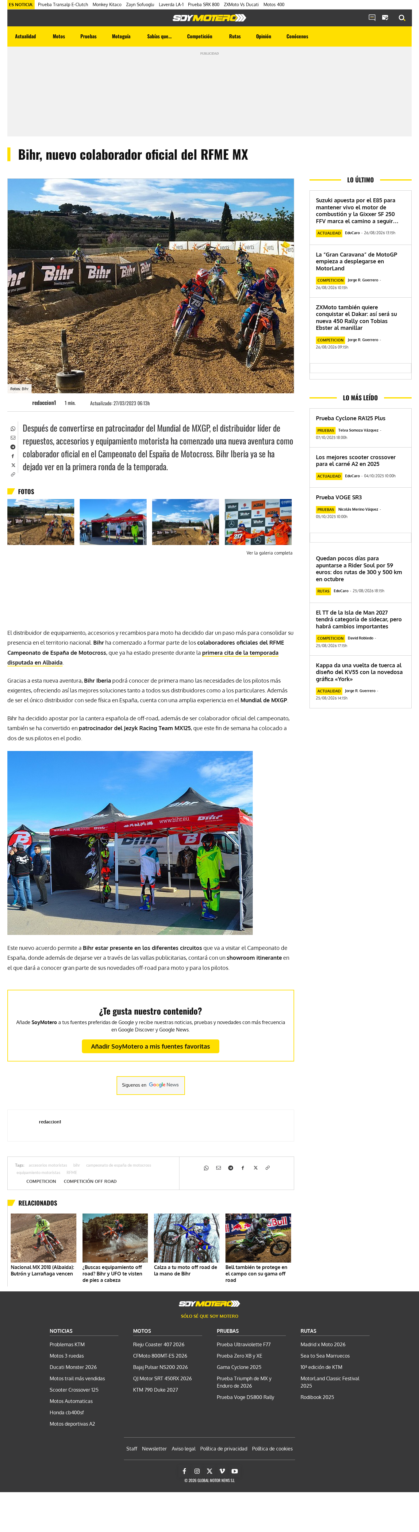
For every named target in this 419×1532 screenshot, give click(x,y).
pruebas (325, 430)
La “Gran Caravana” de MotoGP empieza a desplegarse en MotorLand (356, 261)
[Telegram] (12, 446)
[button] (402, 18)
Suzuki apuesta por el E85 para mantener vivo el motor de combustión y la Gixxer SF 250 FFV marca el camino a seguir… (357, 210)
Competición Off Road (90, 1181)
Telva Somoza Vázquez (358, 430)
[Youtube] (235, 1471)
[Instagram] (197, 1471)
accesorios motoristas (48, 1166)
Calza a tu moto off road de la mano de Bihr (185, 1270)
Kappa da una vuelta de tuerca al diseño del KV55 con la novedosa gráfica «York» (359, 672)
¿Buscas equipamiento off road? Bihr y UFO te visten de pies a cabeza (112, 1273)
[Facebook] (12, 455)
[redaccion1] (23, 402)
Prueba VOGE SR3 (339, 497)
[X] (12, 465)
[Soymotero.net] (209, 17)
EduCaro (352, 233)
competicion (41, 1181)
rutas (323, 591)
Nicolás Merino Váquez (358, 509)
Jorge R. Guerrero (363, 280)
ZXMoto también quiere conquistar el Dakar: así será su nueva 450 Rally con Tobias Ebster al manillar (356, 317)
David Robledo (360, 638)
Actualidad (329, 233)
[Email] (12, 437)
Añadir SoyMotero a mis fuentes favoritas (150, 1046)
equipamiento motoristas (38, 1173)
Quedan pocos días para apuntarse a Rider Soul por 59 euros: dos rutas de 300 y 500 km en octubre (359, 568)
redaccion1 (44, 402)
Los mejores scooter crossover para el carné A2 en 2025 (356, 460)
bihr (76, 1166)
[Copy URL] (12, 474)
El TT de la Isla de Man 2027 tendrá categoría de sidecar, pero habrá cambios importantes (359, 619)
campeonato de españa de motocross (118, 1166)
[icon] (372, 18)
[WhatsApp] (12, 428)
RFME (72, 1173)
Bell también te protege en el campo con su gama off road (256, 1273)
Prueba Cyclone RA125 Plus (351, 418)
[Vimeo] (222, 1471)
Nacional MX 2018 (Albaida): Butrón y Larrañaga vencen (42, 1270)
